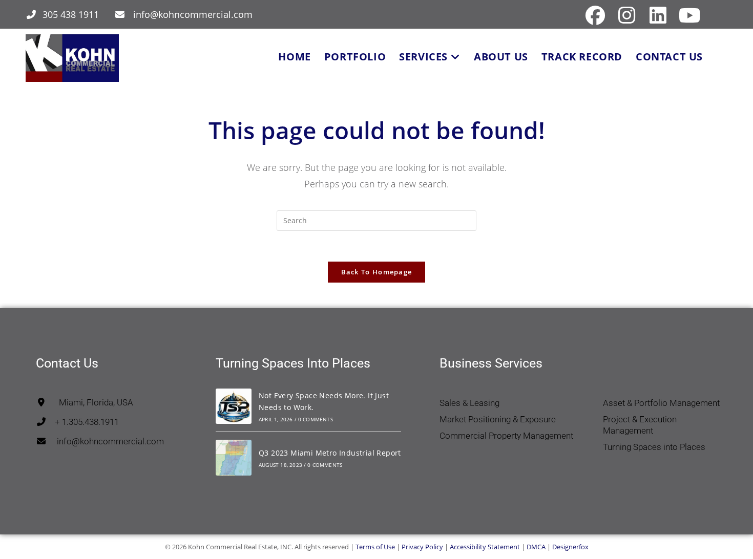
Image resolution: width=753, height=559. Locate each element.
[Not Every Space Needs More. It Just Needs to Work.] (234, 406)
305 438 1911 (71, 14)
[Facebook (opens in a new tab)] (595, 15)
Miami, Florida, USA (90, 402)
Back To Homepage (376, 271)
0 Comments (315, 419)
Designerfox (570, 546)
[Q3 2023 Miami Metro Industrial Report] (234, 458)
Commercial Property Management (506, 436)
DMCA (536, 546)
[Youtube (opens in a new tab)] (688, 15)
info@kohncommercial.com (193, 14)
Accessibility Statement (485, 546)
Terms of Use (375, 546)
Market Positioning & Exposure (498, 419)
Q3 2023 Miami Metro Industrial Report (330, 453)
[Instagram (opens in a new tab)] (627, 15)
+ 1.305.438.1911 (83, 422)
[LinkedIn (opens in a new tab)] (658, 15)
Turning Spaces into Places (654, 447)
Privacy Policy (422, 546)
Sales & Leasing (469, 403)
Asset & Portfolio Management (661, 403)
